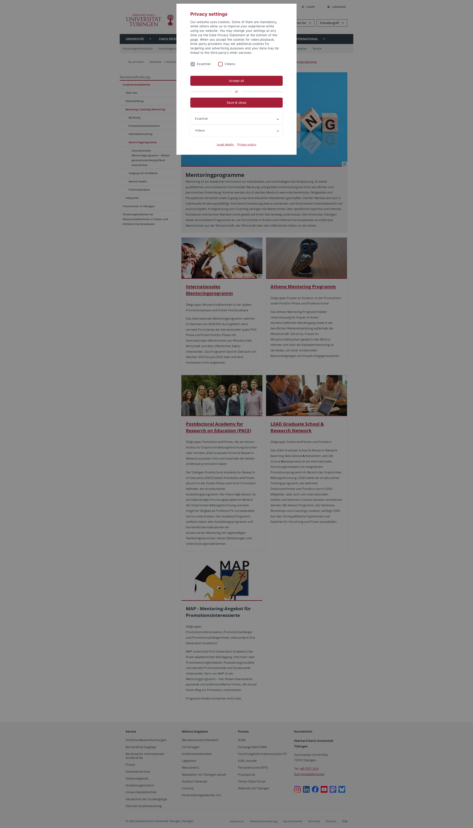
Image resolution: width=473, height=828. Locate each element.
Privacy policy (246, 144)
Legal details (225, 144)
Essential (203, 64)
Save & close (236, 102)
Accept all (236, 81)
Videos (229, 64)
